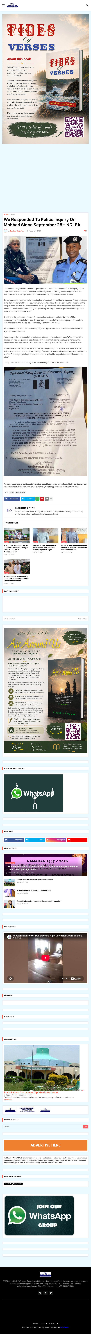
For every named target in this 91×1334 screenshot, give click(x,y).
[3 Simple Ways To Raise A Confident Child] (9, 893)
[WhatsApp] (37, 499)
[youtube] (77, 840)
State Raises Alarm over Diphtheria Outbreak (35, 880)
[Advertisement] (45, 177)
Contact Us (53, 1323)
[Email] (47, 499)
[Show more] (51, 499)
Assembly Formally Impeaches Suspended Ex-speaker (39, 901)
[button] (3, 5)
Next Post (82, 618)
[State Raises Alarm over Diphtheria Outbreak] (9, 882)
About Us (43, 1323)
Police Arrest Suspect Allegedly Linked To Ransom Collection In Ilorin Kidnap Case (74, 547)
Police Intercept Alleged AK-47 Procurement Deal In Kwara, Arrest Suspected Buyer (45, 547)
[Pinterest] (42, 499)
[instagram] (51, 1293)
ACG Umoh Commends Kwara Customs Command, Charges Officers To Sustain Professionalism (16, 548)
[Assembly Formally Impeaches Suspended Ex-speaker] (9, 904)
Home (6, 214)
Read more (8, 1099)
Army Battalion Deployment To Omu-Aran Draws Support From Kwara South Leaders (17, 578)
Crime (12, 214)
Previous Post (10, 618)
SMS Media (64, 1327)
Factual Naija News (25, 508)
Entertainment (20, 492)
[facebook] (40, 1293)
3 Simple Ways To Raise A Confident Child (34, 890)
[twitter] (45, 1293)
